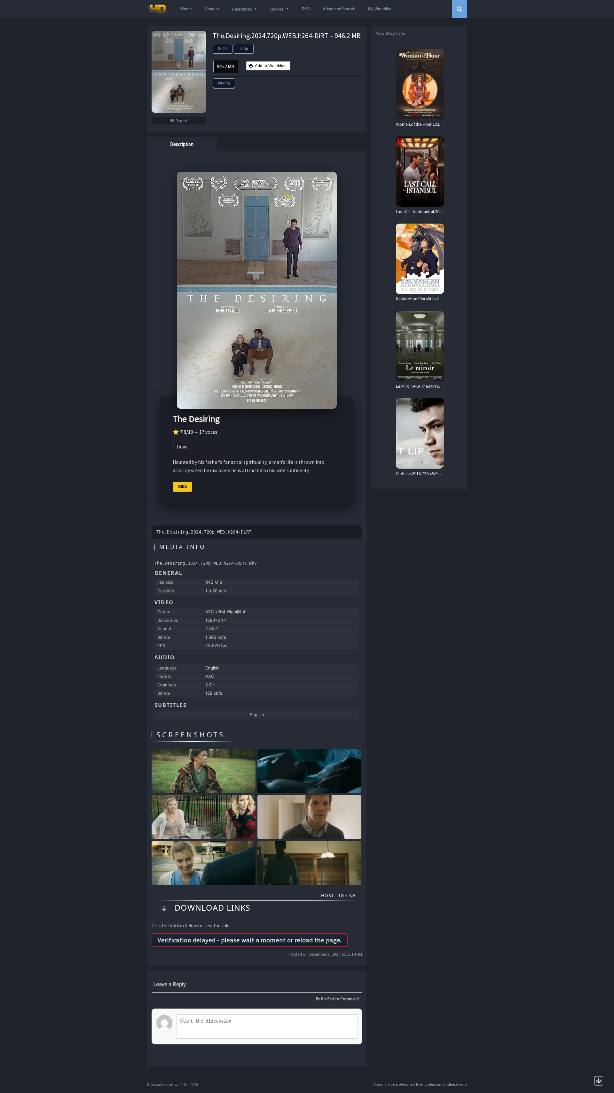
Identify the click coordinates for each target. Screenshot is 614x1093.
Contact (212, 9)
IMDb (182, 486)
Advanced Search (339, 9)
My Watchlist (379, 9)
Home (186, 9)
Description (181, 144)
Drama (224, 83)
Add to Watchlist (270, 65)
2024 (222, 48)
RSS (306, 9)
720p (243, 48)
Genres (277, 9)
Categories (242, 9)
